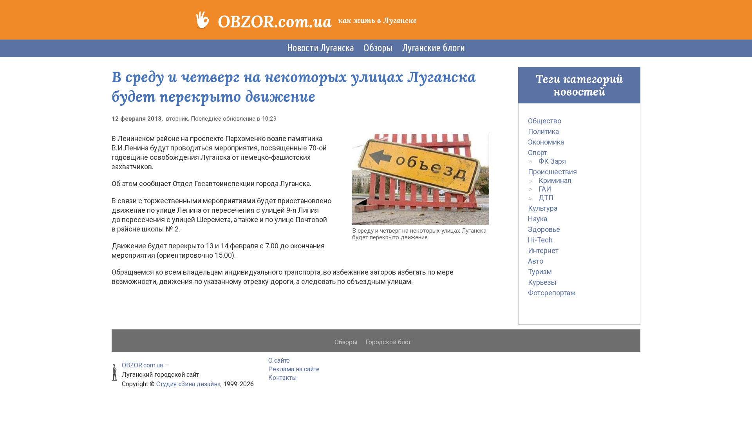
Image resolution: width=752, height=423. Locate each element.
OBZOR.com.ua (275, 21)
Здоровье (544, 229)
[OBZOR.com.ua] (202, 19)
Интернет (543, 250)
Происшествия (552, 172)
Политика (543, 131)
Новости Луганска (320, 47)
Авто (535, 261)
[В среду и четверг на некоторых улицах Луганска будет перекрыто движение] (420, 179)
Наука (537, 219)
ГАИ (545, 189)
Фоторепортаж (552, 293)
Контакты (282, 377)
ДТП (546, 197)
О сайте (279, 360)
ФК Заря (552, 161)
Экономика (546, 142)
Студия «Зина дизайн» (188, 384)
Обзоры (378, 47)
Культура (542, 208)
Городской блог (388, 342)
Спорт (537, 152)
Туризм (540, 272)
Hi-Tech (540, 240)
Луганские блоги (433, 47)
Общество (544, 121)
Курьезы (542, 282)
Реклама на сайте (294, 369)
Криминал (555, 180)
